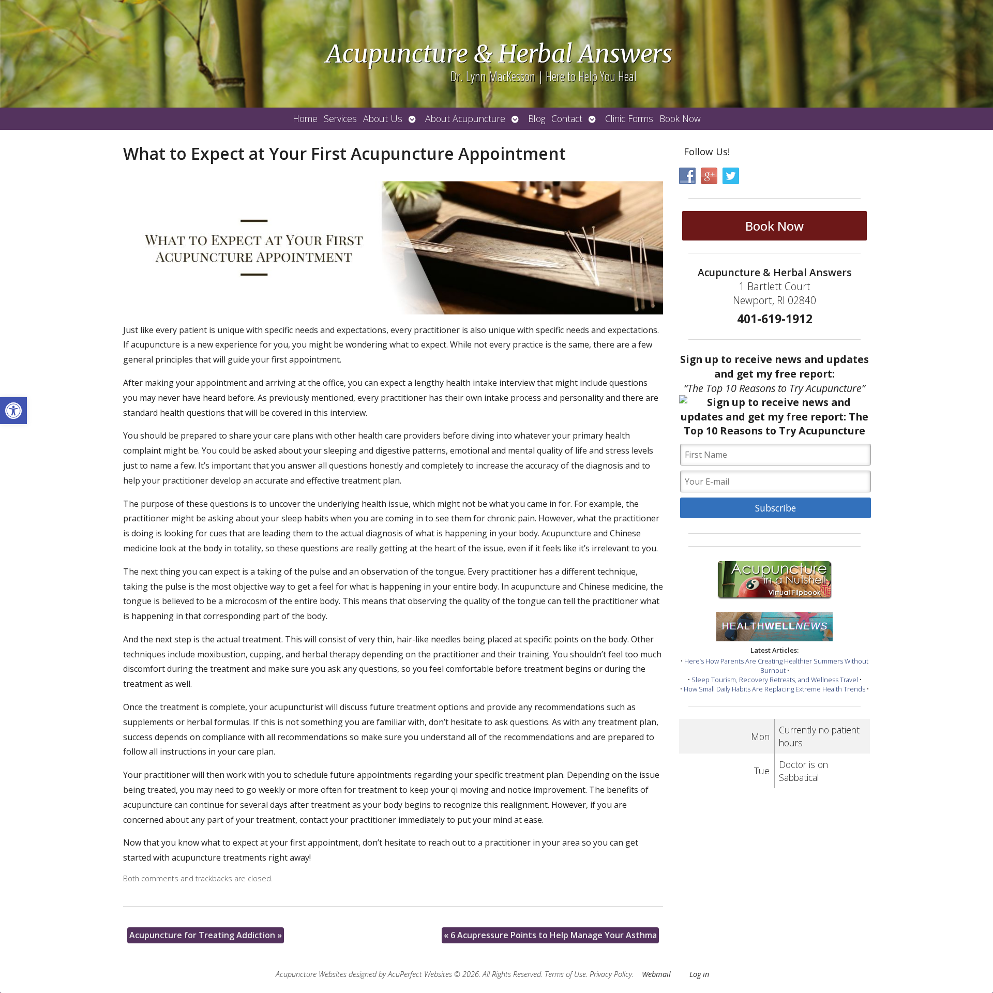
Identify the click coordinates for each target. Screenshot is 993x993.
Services (340, 118)
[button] (13, 410)
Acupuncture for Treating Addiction (205, 935)
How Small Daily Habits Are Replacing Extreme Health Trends (774, 689)
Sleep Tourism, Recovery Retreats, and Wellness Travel (774, 679)
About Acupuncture (465, 118)
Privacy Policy (611, 974)
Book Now (680, 118)
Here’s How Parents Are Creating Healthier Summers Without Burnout (776, 665)
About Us (382, 118)
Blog (536, 118)
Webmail (656, 974)
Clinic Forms (629, 118)
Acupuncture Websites (311, 974)
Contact (566, 118)
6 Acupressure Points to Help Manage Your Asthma (550, 935)
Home (305, 118)
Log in (699, 974)
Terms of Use (565, 974)
